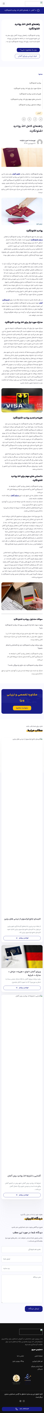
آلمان (32, 10)
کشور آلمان (16, 174)
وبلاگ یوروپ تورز (18, 1361)
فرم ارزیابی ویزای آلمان (27, 56)
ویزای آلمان (15, 495)
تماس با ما (20, 1356)
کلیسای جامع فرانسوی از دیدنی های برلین (22, 919)
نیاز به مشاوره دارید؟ (28, 50)
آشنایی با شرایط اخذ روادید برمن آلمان (24, 1176)
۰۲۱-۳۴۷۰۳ (24, 1409)
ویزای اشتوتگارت (37, 240)
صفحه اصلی (39, 1356)
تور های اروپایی (37, 1361)
